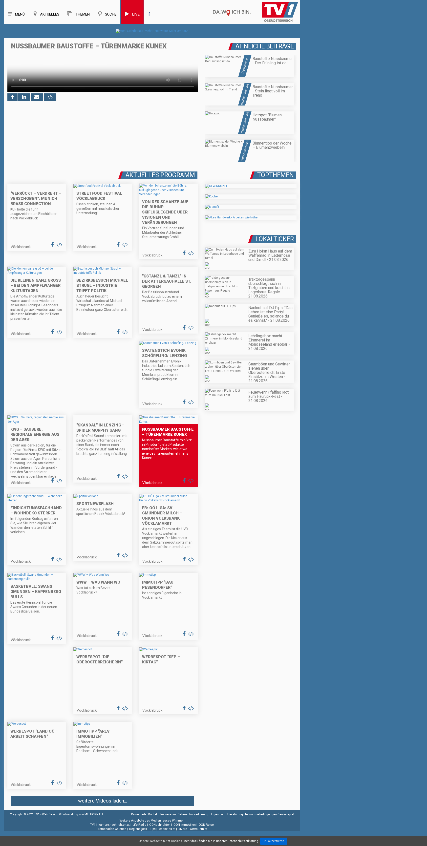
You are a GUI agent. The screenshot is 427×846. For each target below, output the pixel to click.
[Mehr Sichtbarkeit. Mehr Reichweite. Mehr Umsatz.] (152, 31)
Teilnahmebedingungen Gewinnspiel (269, 814)
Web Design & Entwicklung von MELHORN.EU (72, 814)
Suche (110, 14)
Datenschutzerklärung (193, 814)
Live (136, 14)
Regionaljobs (138, 829)
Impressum (168, 814)
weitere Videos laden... (102, 801)
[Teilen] (37, 97)
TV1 (93, 824)
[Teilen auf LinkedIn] (24, 97)
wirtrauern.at (198, 829)
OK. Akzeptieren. (273, 841)
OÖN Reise (206, 824)
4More (182, 829)
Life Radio (139, 824)
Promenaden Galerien (111, 829)
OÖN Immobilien (184, 824)
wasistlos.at (167, 829)
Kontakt (153, 814)
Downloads (139, 814)
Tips (153, 829)
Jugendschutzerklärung (226, 814)
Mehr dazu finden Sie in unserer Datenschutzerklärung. (221, 841)
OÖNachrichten (160, 824)
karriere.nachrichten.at (114, 824)
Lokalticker (275, 239)
